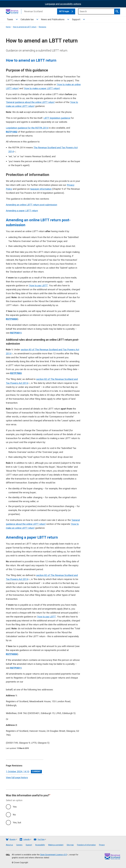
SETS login (64, 11)
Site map (70, 845)
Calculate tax (27, 19)
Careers (19, 845)
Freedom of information (86, 845)
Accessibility (40, 845)
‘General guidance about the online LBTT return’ (30, 102)
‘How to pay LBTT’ (38, 285)
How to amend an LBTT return (24, 27)
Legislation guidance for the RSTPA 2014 (27, 127)
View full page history (17, 777)
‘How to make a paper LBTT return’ (42, 88)
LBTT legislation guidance (57, 118)
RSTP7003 (16, 373)
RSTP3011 (16, 332)
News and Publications (52, 19)
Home (8, 27)
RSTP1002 (11, 131)
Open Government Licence (53, 854)
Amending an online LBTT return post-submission (31, 204)
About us (9, 845)
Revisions (42, 27)
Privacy (102, 845)
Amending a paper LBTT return (22, 210)
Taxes (10, 19)
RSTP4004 (11, 319)
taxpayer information (41, 188)
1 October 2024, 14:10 (17, 771)
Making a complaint (55, 845)
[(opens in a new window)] (8, 854)
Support (76, 19)
